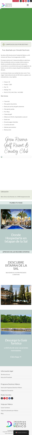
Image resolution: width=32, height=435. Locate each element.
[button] (16, 44)
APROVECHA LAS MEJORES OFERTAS (16, 252)
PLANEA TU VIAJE (16, 203)
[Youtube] (26, 1)
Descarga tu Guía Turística (16, 341)
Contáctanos (11, 430)
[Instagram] (21, 1)
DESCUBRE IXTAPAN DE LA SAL (16, 265)
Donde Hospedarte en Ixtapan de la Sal (16, 238)
